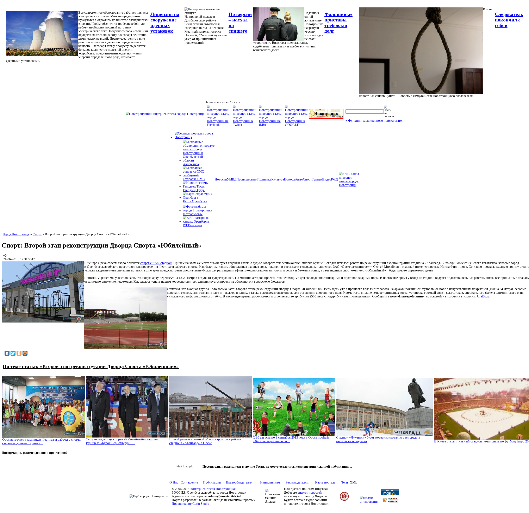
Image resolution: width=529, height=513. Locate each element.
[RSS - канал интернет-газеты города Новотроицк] (350, 185)
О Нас (173, 482)
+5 (5, 255)
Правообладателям (239, 482)
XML (353, 482)
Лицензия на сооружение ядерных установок (164, 23)
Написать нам (270, 482)
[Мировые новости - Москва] (390, 502)
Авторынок (191, 164)
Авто (299, 179)
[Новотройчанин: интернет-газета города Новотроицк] (165, 114)
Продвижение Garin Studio (190, 503)
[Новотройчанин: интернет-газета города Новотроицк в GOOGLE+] (297, 124)
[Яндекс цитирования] (369, 501)
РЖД (334, 179)
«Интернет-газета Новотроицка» (213, 489)
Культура (277, 179)
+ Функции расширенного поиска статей (375, 120)
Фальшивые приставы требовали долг (338, 23)
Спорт (307, 179)
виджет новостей (310, 492)
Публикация (212, 482)
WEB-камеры (192, 225)
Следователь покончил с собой (509, 20)
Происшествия (246, 179)
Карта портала (325, 482)
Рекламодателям (297, 482)
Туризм (317, 179)
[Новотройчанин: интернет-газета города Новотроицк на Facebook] (218, 124)
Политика (264, 179)
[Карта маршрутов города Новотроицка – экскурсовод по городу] (326, 117)
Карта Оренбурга (195, 201)
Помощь (290, 179)
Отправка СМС (194, 179)
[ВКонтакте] (7, 353)
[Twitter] (13, 353)
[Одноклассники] (19, 353)
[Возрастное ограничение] (344, 500)
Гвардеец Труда (194, 190)
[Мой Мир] (25, 353)
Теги (344, 482)
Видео (326, 179)
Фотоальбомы (193, 214)
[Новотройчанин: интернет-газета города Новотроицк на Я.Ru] (270, 124)
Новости (221, 179)
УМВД (231, 179)
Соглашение (189, 482)
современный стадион (156, 263)
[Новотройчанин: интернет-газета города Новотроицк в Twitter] (244, 124)
